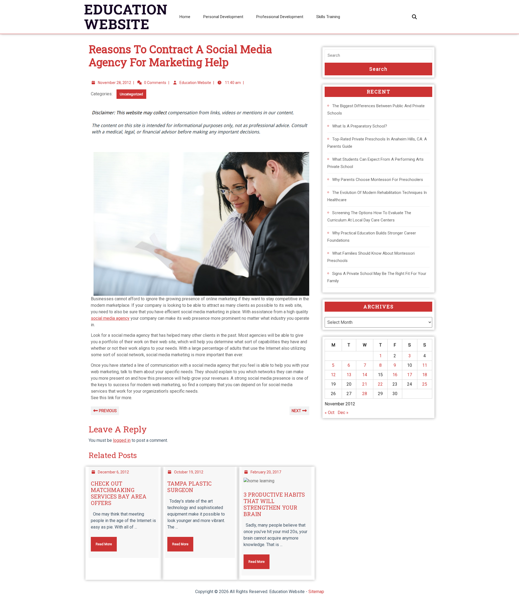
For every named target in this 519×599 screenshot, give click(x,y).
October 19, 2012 (188, 472)
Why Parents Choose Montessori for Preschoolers (377, 179)
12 (333, 374)
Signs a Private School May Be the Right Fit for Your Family (376, 277)
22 (380, 384)
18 (424, 374)
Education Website (195, 82)
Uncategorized (131, 94)
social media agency (110, 318)
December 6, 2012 (113, 472)
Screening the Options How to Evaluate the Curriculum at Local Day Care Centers (369, 216)
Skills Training (328, 16)
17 (409, 374)
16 (394, 374)
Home (184, 16)
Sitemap (316, 591)
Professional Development (279, 16)
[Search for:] (378, 55)
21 (364, 384)
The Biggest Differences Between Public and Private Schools (376, 109)
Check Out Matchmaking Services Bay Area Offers (119, 493)
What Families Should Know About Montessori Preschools (371, 257)
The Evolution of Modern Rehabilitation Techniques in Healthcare (377, 196)
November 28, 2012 (114, 82)
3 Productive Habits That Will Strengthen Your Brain (274, 504)
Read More (101, 541)
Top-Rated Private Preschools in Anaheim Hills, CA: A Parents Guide (377, 143)
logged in (122, 440)
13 (349, 374)
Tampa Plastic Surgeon (189, 486)
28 (364, 393)
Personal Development (223, 16)
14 (364, 374)
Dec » (343, 412)
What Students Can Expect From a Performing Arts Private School (375, 163)
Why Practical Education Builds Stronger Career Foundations (371, 237)
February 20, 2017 (266, 472)
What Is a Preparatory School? (359, 126)
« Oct (329, 412)
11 (424, 365)
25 (424, 384)
